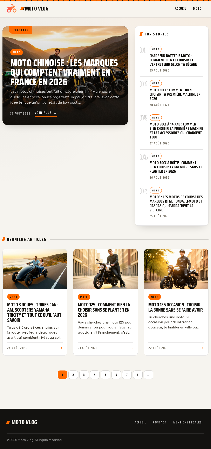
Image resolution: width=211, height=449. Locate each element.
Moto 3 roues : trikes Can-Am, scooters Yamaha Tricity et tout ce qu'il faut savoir (34, 312)
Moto (197, 8)
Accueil (180, 8)
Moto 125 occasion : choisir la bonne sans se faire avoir (175, 307)
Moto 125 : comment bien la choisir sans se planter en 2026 (104, 310)
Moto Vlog (24, 422)
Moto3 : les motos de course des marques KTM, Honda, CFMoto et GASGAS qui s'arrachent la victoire (176, 203)
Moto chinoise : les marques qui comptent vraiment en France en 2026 (64, 72)
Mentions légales (187, 422)
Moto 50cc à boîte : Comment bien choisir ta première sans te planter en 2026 (176, 167)
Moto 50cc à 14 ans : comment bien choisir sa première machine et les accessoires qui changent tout (176, 130)
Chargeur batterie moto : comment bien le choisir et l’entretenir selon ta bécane (173, 60)
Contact (159, 422)
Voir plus (46, 112)
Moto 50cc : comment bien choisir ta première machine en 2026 (175, 94)
